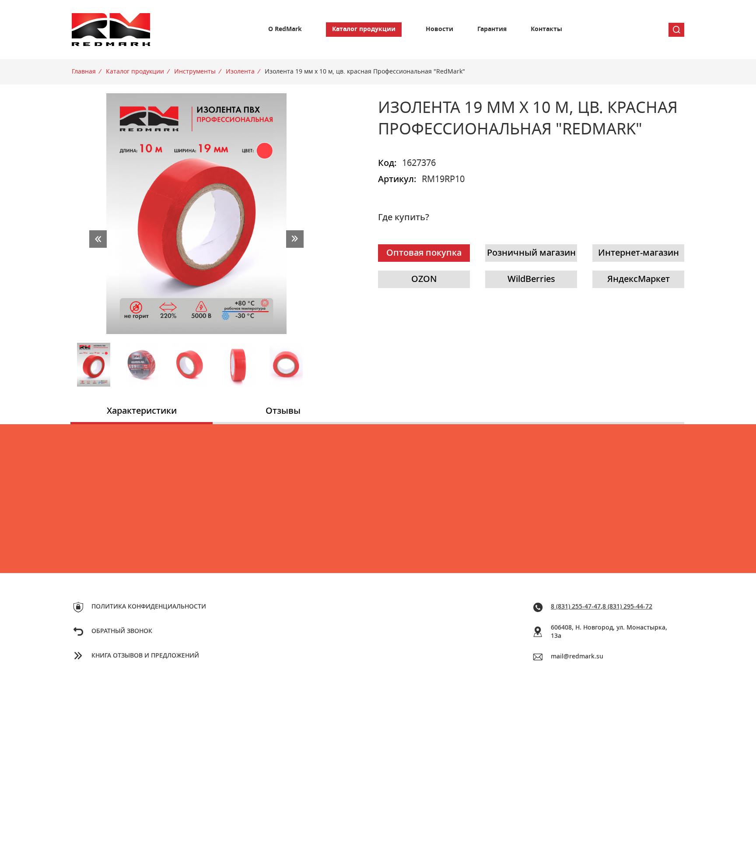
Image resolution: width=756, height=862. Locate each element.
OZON (424, 279)
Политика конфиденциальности (148, 607)
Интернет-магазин (638, 253)
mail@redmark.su (577, 657)
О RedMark (285, 29)
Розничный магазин (531, 253)
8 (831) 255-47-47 (576, 607)
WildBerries (531, 279)
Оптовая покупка (424, 253)
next (295, 239)
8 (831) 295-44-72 (627, 607)
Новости (439, 29)
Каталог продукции (364, 29)
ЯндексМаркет (638, 279)
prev (98, 239)
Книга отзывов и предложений (145, 656)
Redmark (111, 29)
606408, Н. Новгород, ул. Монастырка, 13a (609, 632)
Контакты (546, 29)
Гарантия (492, 29)
